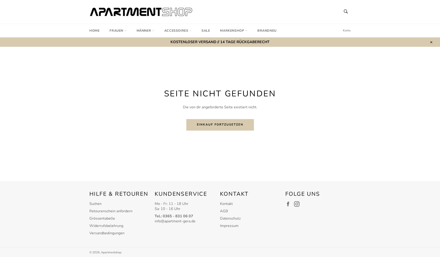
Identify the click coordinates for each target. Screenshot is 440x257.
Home (94, 30)
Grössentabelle (102, 218)
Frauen (117, 30)
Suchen (95, 203)
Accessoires (176, 30)
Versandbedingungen (106, 233)
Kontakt (226, 203)
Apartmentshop (111, 252)
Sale (205, 30)
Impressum (229, 225)
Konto (347, 30)
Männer (144, 30)
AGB (224, 211)
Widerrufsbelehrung (106, 225)
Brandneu (267, 30)
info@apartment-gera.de (175, 221)
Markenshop (232, 30)
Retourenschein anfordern (110, 211)
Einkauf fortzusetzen (220, 125)
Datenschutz (230, 218)
